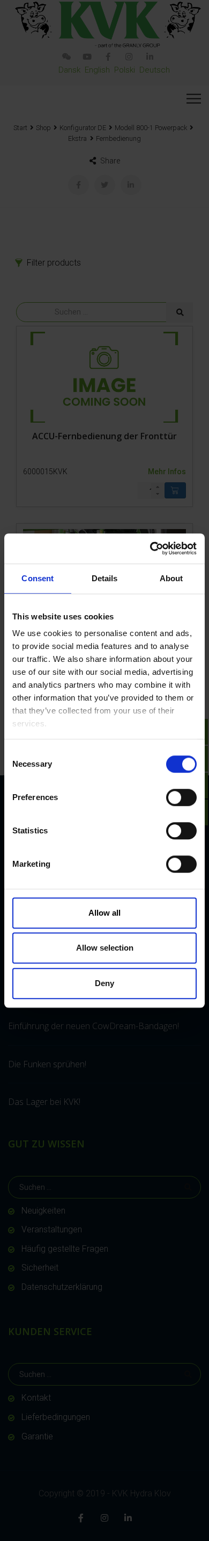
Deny (104, 983)
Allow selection (104, 947)
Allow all (104, 912)
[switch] (181, 797)
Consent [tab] (37, 578)
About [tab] (171, 578)
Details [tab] (105, 578)
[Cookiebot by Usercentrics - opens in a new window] (150, 548)
